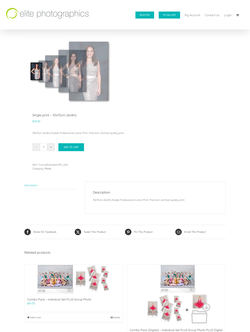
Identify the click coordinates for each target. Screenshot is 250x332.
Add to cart (71, 147)
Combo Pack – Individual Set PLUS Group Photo (59, 299)
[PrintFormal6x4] (72, 71)
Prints (48, 168)
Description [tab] (31, 185)
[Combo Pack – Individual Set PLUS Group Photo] (74, 278)
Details (116, 317)
